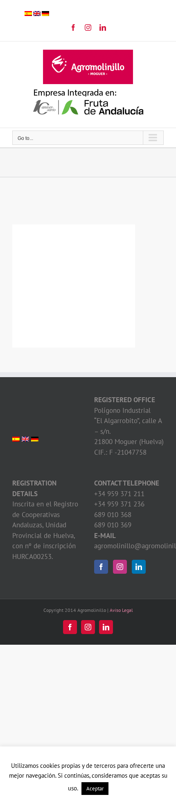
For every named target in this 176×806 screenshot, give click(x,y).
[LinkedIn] (139, 567)
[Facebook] (101, 567)
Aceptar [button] (95, 788)
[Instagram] (120, 567)
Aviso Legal (121, 610)
